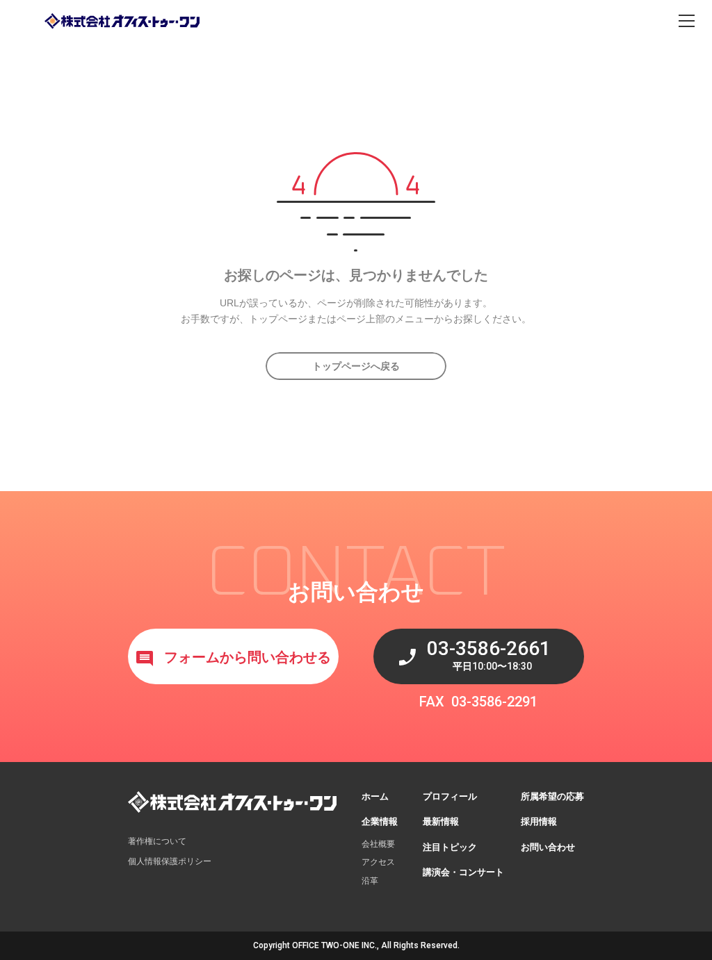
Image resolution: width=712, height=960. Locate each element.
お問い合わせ (548, 847)
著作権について (157, 841)
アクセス (378, 862)
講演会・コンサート (463, 872)
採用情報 (539, 821)
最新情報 (441, 821)
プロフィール (450, 796)
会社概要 (378, 844)
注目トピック (450, 847)
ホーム (375, 796)
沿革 (370, 881)
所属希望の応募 (552, 796)
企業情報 (380, 821)
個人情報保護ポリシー (169, 861)
